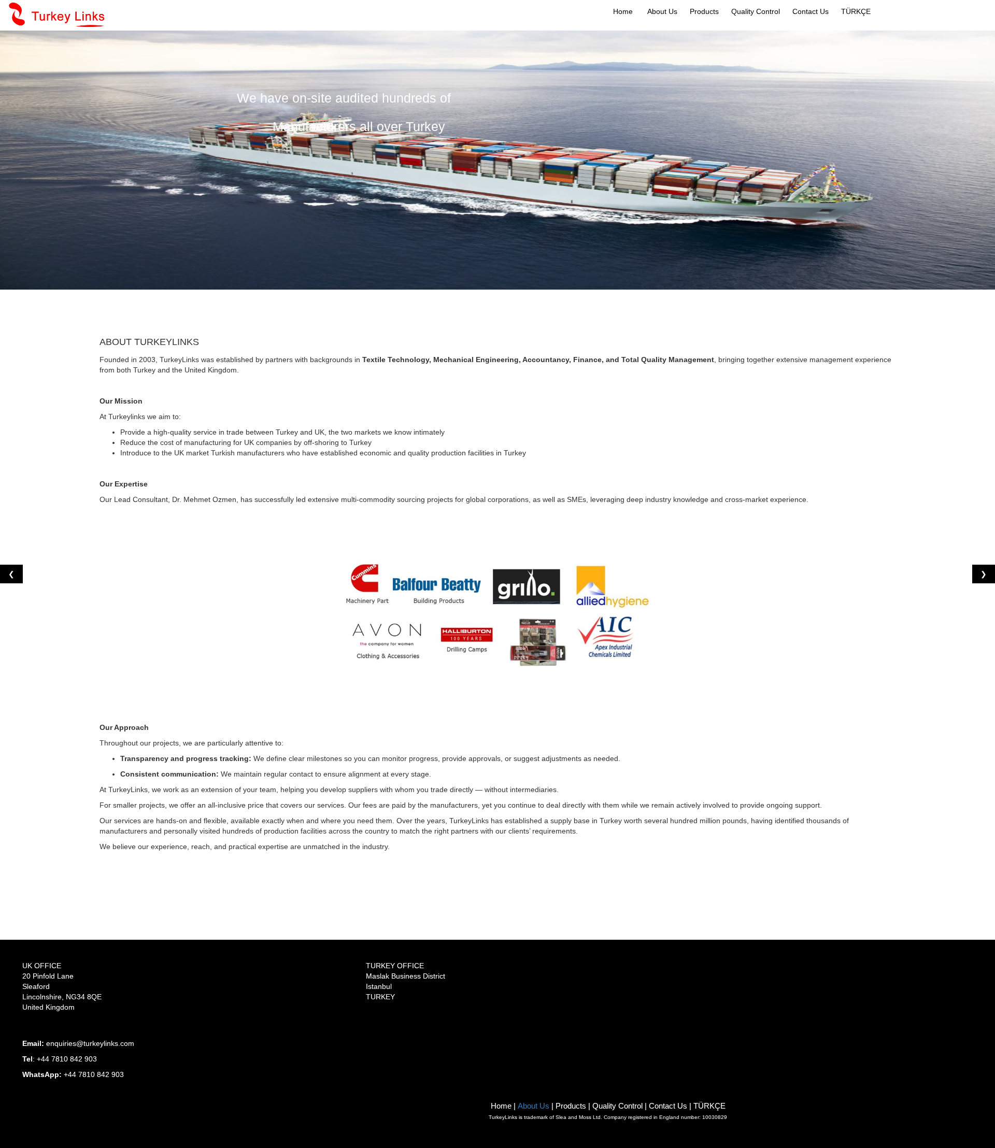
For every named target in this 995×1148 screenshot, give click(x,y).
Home (623, 11)
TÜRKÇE (856, 11)
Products (571, 1105)
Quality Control (617, 1105)
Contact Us (810, 11)
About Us (662, 11)
